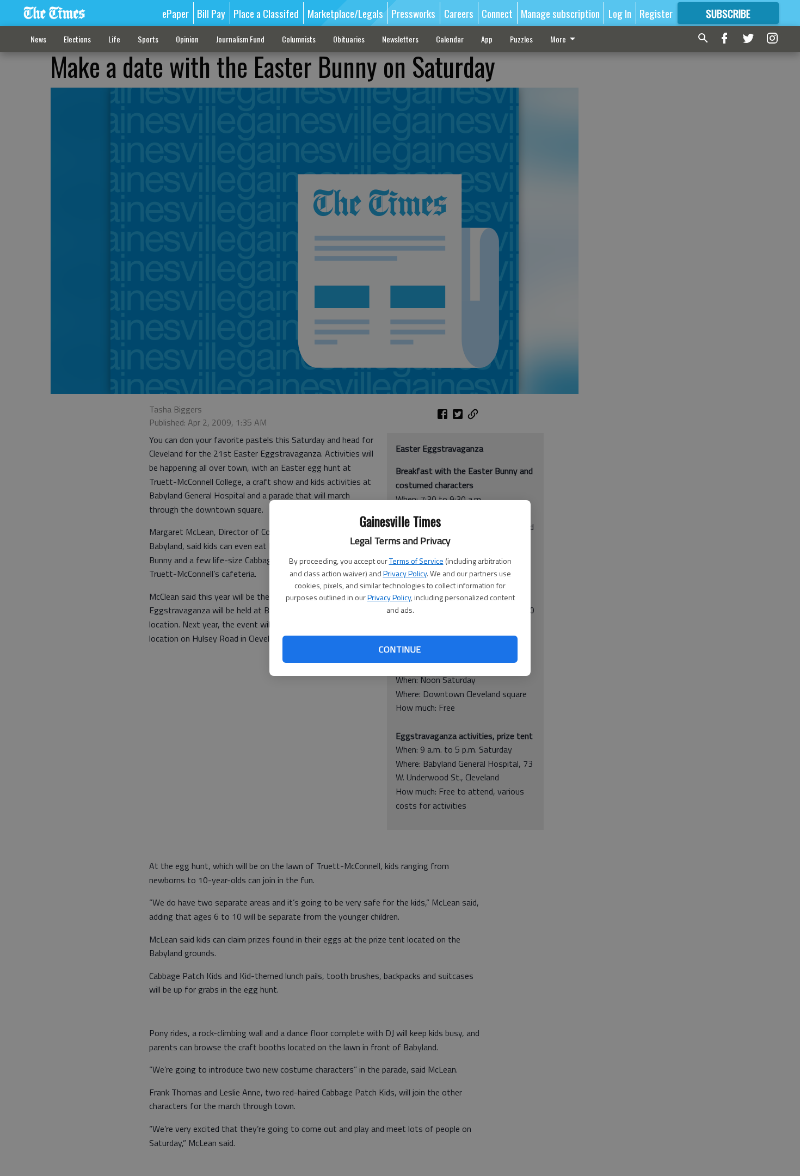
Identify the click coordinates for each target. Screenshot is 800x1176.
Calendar (450, 39)
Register (656, 13)
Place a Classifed (266, 13)
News (38, 39)
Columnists (299, 39)
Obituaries (349, 39)
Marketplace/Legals (345, 13)
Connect (497, 13)
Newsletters (400, 39)
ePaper (175, 13)
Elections (77, 39)
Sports (148, 39)
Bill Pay (211, 13)
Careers (458, 13)
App (487, 39)
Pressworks (413, 13)
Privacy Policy (405, 573)
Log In (619, 13)
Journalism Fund (240, 39)
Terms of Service (416, 561)
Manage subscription (560, 13)
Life (114, 39)
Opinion (187, 39)
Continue (400, 649)
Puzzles (521, 39)
